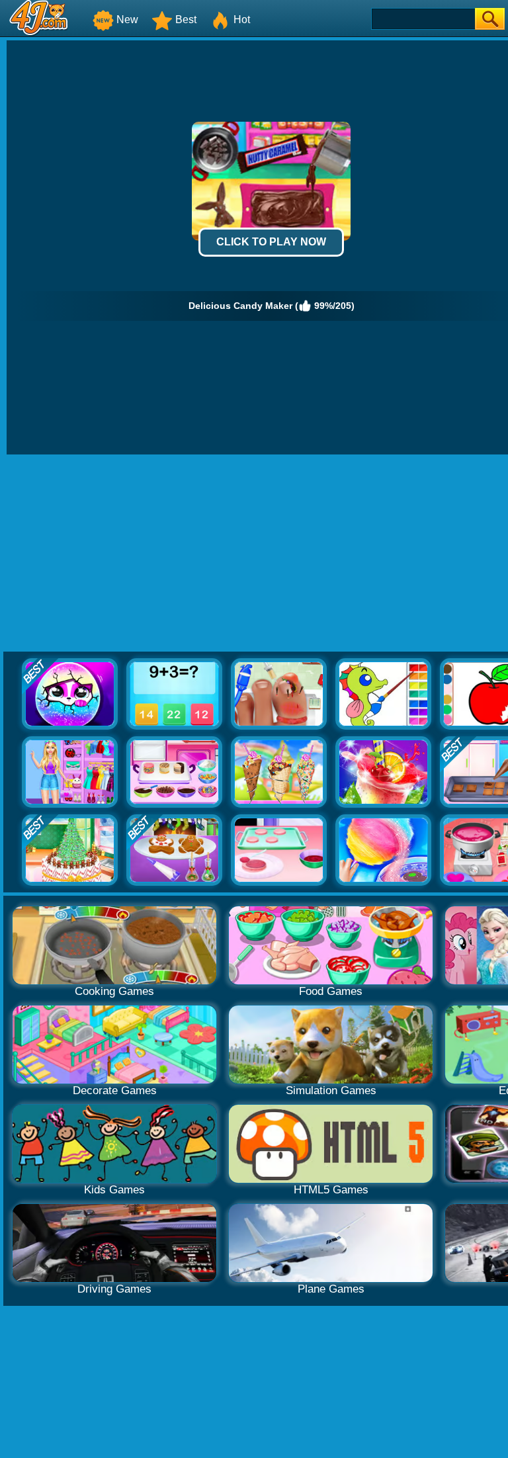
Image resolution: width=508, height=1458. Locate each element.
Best (185, 19)
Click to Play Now (271, 241)
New (127, 19)
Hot (241, 19)
